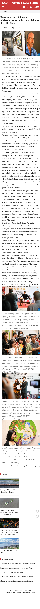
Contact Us (29, 590)
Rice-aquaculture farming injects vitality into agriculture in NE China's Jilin (9, 512)
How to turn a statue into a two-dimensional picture (16, 577)
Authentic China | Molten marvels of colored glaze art (17, 564)
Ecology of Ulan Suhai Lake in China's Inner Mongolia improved (9, 492)
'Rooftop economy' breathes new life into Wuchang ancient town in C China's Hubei (9, 532)
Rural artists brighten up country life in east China (16, 568)
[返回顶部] (37, 516)
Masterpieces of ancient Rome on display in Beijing (17, 581)
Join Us (24, 590)
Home (3, 11)
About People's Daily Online (15, 590)
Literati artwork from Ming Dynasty (12, 572)
